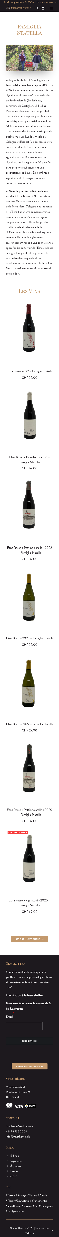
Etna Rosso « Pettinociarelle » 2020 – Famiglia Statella (29, 812)
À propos (15, 1166)
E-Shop (14, 1155)
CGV (13, 1176)
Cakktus (29, 1233)
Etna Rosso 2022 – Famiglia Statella (29, 371)
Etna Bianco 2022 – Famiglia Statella (29, 723)
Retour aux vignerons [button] (29, 939)
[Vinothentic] (18, 8)
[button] (51, 8)
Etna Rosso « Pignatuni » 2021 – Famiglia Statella (29, 459)
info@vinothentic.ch (18, 1136)
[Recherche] (36, 8)
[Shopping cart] (41, 8)
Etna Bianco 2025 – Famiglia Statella (29, 638)
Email (9, 1016)
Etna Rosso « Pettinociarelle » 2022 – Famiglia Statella (29, 550)
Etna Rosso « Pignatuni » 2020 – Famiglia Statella (29, 903)
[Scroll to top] (52, 1230)
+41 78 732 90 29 (16, 1131)
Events (14, 1171)
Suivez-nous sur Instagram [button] (29, 1066)
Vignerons (16, 1161)
